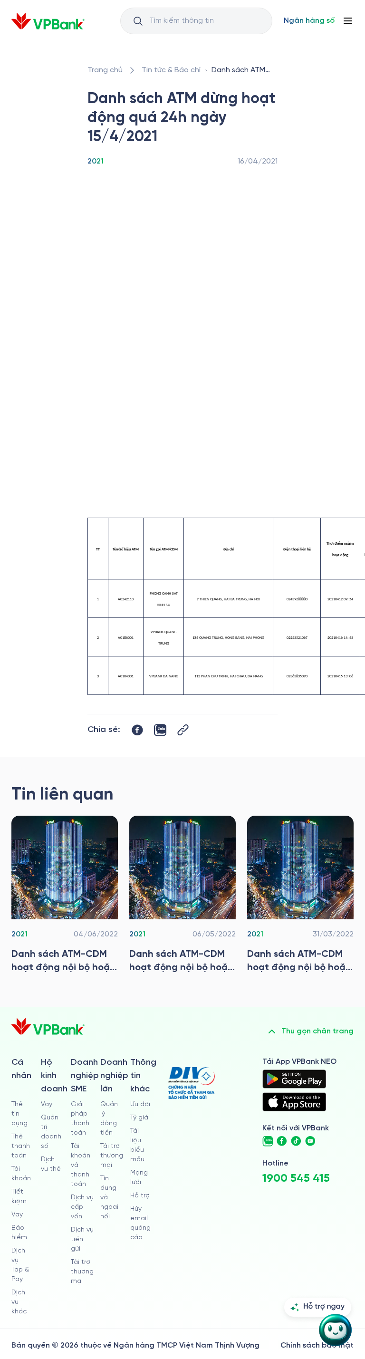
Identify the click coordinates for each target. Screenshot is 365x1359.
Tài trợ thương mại (82, 1272)
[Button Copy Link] (183, 730)
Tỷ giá (139, 1117)
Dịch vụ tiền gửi (82, 1239)
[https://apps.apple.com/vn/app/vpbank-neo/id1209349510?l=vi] (294, 1101)
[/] (48, 21)
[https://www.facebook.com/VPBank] (282, 1141)
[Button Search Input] (138, 21)
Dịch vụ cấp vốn (82, 1207)
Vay (17, 1214)
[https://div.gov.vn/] (191, 1083)
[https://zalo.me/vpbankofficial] (267, 1141)
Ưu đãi (140, 1104)
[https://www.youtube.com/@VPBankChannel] (310, 1141)
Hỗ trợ (140, 1195)
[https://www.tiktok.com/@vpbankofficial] (296, 1141)
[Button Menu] (348, 21)
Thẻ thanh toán (20, 1146)
